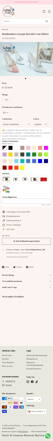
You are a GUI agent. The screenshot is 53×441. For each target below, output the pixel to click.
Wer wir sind (6, 355)
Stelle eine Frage (9, 287)
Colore (36, 119)
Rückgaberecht (32, 359)
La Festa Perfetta (8, 38)
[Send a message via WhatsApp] (48, 436)
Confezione (7, 119)
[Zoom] (49, 72)
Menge (5, 95)
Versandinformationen (12, 281)
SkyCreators (23, 431)
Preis (4, 83)
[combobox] (26, 21)
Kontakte (5, 359)
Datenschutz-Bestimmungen (36, 355)
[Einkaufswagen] (44, 11)
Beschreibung (8, 275)
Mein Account (7, 366)
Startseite (5, 29)
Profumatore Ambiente (12, 107)
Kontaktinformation (33, 369)
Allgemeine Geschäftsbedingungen (35, 364)
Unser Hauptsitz (8, 362)
